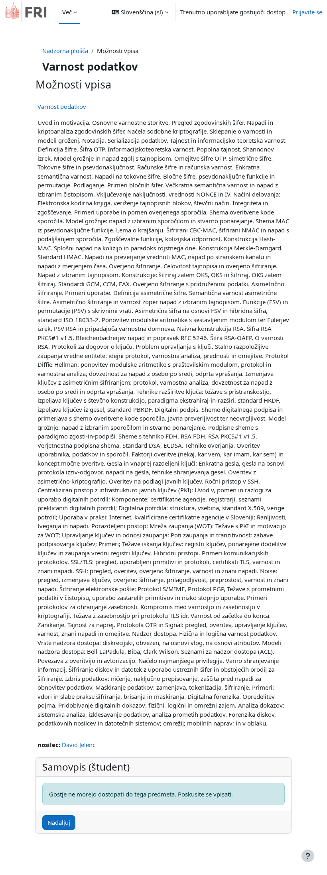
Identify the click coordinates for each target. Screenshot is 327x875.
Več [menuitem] (67, 12)
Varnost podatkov (61, 106)
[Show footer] (307, 855)
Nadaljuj (58, 822)
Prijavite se (307, 12)
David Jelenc (78, 745)
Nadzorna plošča (65, 51)
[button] (139, 12)
